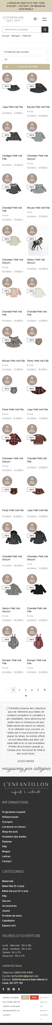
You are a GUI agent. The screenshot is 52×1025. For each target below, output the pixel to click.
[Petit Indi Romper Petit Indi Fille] (13, 641)
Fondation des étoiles (14, 836)
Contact (6, 861)
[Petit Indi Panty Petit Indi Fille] (38, 342)
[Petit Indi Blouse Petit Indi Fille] (38, 88)
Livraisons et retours (14, 826)
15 (45, 690)
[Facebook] (3, 989)
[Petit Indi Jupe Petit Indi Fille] (13, 88)
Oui (25, 997)
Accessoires (9, 905)
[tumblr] (19, 989)
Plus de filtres (28, 66)
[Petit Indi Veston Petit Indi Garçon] (38, 241)
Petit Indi (27, 36)
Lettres (6, 856)
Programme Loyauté (13, 811)
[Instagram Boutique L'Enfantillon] (8, 989)
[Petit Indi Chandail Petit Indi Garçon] (13, 537)
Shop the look (10, 831)
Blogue (6, 851)
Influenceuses (10, 816)
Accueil (5, 36)
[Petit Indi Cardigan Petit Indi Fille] (13, 137)
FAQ (4, 846)
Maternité (7, 881)
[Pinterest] (14, 989)
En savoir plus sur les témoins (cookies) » (44, 1008)
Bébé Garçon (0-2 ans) (15, 891)
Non (34, 997)
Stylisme (7, 841)
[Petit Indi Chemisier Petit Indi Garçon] (38, 137)
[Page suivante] (26, 696)
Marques (16, 36)
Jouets (6, 910)
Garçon (6, 900)
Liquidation (8, 920)
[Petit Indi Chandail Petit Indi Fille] (13, 189)
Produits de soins (12, 915)
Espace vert (9, 925)
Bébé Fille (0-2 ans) (13, 886)
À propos (7, 821)
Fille (4, 895)
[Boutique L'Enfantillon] (26, 788)
